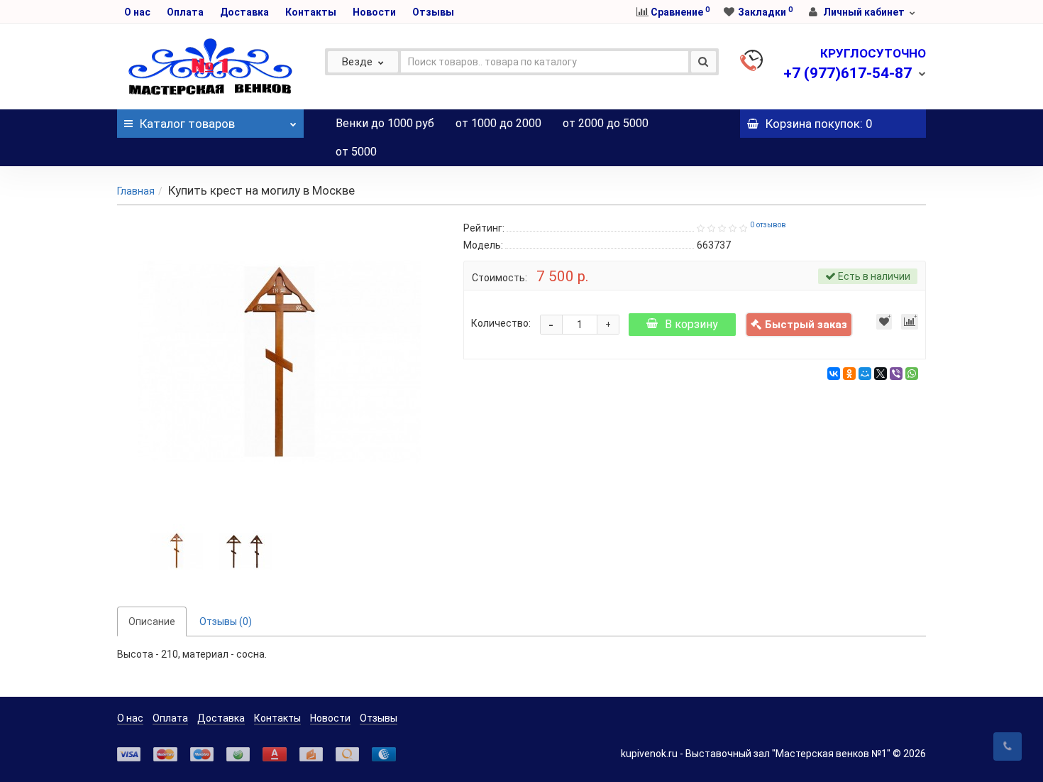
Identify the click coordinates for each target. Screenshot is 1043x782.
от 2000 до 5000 (606, 123)
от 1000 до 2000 (498, 123)
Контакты (310, 12)
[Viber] (896, 373)
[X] (880, 373)
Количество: (501, 323)
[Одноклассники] (849, 373)
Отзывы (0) (225, 621)
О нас (137, 12)
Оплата (185, 12)
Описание (151, 621)
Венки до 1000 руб (385, 123)
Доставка (244, 12)
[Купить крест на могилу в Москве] (176, 549)
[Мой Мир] (865, 373)
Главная (136, 191)
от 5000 (356, 151)
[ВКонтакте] (833, 373)
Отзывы (433, 12)
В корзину (691, 324)
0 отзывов (768, 224)
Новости (374, 12)
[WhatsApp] (911, 373)
